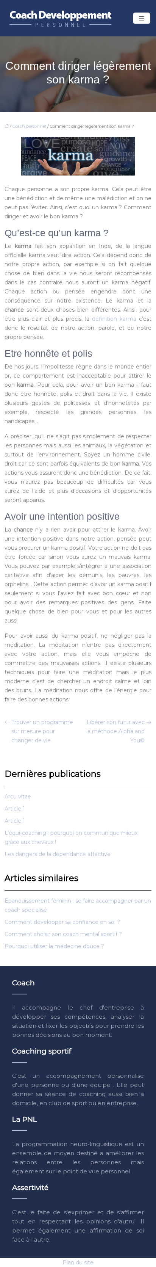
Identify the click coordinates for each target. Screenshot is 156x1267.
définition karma (114, 318)
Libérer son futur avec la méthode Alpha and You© (115, 731)
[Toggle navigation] (141, 18)
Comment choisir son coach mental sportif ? (63, 934)
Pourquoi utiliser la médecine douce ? (54, 946)
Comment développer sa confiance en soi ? (62, 922)
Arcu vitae (18, 796)
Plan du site (78, 1262)
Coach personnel (29, 126)
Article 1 (15, 808)
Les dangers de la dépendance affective (58, 854)
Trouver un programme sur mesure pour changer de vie (42, 731)
